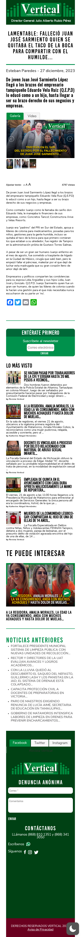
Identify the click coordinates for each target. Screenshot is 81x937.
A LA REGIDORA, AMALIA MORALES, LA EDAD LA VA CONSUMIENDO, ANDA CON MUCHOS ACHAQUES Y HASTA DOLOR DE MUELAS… (49, 411)
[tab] (15, 116)
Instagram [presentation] (59, 743)
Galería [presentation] (15, 116)
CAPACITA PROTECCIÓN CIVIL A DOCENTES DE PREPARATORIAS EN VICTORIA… (37, 693)
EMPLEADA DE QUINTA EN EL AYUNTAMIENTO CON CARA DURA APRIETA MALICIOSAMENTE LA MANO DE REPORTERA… (48, 484)
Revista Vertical (16, 399)
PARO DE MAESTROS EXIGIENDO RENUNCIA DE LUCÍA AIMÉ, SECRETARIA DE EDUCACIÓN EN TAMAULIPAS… (41, 705)
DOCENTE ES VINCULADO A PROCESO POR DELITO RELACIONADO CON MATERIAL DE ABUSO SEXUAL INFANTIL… (48, 448)
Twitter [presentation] (39, 743)
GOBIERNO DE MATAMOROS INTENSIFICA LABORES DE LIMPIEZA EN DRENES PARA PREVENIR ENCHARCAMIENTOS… (42, 717)
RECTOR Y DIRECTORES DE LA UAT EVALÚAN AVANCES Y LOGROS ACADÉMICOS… (37, 661)
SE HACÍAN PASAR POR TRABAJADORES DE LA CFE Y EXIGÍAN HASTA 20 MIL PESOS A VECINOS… (49, 376)
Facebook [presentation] (20, 742)
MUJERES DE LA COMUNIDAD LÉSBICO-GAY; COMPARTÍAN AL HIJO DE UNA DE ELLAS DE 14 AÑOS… (49, 516)
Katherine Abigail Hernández (22, 436)
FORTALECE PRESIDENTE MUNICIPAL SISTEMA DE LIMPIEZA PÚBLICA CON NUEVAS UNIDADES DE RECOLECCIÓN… (40, 649)
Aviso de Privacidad (40, 929)
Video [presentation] (32, 116)
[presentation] (14, 593)
